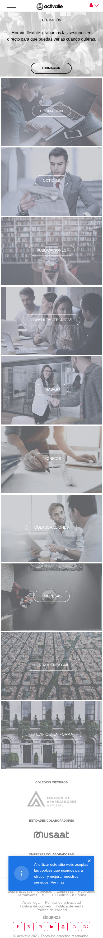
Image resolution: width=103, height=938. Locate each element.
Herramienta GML (51, 665)
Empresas (51, 596)
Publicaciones (51, 250)
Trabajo (51, 389)
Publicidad (86, 891)
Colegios (44, 891)
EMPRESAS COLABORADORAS (51, 854)
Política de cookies (35, 906)
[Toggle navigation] (11, 7)
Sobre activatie (20, 891)
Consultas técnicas (51, 319)
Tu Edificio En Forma (69, 895)
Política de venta (69, 906)
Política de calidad (51, 910)
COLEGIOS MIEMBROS (51, 782)
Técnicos (51, 458)
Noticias (51, 180)
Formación (51, 111)
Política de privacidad (63, 902)
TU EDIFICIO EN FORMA (51, 734)
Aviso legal (31, 902)
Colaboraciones (51, 527)
